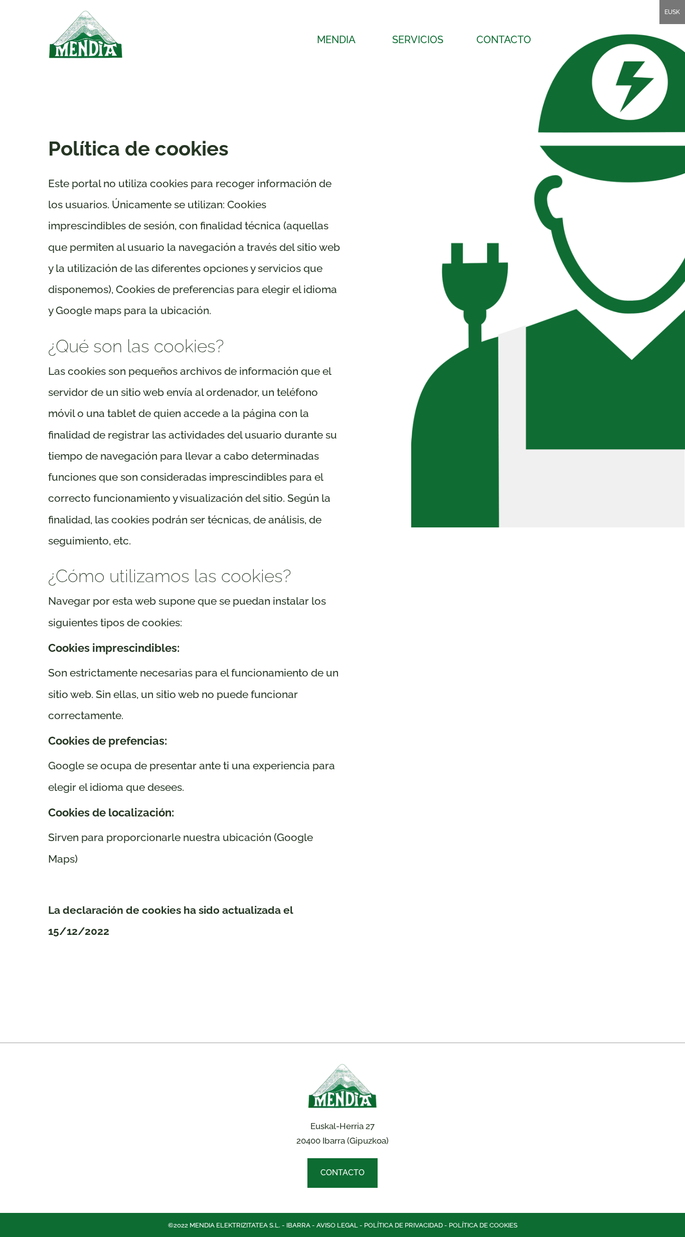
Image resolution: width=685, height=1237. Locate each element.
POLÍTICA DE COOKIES (483, 1225)
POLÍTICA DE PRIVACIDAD (403, 1225)
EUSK (672, 12)
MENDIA (336, 40)
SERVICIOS (417, 40)
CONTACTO (503, 40)
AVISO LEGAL (337, 1225)
